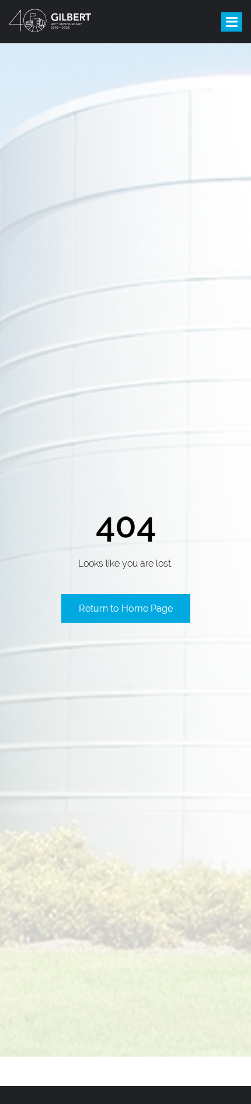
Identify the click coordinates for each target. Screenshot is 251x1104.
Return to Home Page (126, 608)
